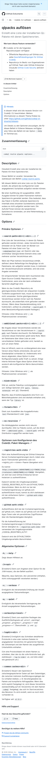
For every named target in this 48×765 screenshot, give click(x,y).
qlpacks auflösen (40, 20)
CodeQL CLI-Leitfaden (23, 20)
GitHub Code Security (27, 68)
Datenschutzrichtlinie (8, 722)
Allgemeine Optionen (13, 546)
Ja (7, 719)
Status (15, 754)
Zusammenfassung (14, 141)
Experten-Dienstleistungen (11, 757)
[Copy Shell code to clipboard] (43, 148)
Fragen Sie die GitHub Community (16, 733)
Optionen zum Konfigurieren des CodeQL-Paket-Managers (19, 441)
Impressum (22, 752)
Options (7, 221)
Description (9, 163)
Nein (16, 719)
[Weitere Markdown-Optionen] (25, 79)
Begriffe (32, 752)
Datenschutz (6, 754)
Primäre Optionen (11, 229)
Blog (24, 757)
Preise (21, 754)
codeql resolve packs (31, 179)
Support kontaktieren (12, 736)
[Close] (41, 3)
